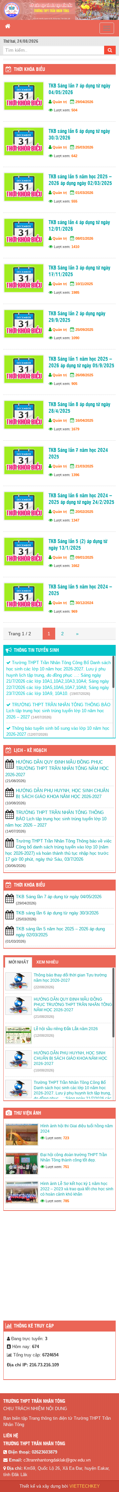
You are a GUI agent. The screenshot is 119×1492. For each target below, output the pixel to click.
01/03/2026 (84, 193)
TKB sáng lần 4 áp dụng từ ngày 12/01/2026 (79, 226)
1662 (75, 566)
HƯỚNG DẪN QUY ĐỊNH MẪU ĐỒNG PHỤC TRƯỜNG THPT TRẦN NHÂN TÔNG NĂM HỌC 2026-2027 (57, 768)
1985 (75, 292)
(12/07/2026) (37, 734)
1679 (75, 429)
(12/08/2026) (44, 1035)
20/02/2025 (84, 512)
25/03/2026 (84, 147)
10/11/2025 (84, 284)
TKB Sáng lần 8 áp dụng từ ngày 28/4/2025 (79, 408)
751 (66, 1167)
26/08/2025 (84, 375)
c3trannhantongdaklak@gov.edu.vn (57, 1460)
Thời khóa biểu (29, 69)
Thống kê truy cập (34, 1326)
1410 (75, 247)
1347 (75, 520)
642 (74, 156)
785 (66, 1201)
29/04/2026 (84, 102)
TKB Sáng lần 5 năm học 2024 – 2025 (80, 590)
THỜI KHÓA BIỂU (29, 885)
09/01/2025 (84, 557)
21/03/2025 (84, 466)
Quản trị (60, 102)
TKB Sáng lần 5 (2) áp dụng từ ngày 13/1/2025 (78, 545)
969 (74, 611)
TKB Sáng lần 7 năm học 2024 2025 (78, 454)
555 (74, 201)
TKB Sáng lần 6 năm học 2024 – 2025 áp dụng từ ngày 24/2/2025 (81, 499)
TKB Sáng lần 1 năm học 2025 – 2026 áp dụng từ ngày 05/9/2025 (81, 362)
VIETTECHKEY (84, 1486)
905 (74, 384)
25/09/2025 (84, 330)
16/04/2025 (84, 420)
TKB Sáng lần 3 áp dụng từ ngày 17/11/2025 (79, 271)
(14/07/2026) (41, 717)
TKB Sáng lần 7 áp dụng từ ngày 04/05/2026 (79, 89)
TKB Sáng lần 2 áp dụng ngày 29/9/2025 (77, 317)
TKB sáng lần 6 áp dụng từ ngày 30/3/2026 (79, 135)
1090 (75, 338)
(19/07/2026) (80, 694)
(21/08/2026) (44, 1017)
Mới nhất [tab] (18, 962)
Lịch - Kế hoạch (30, 750)
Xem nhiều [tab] (47, 962)
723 (66, 1138)
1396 (75, 475)
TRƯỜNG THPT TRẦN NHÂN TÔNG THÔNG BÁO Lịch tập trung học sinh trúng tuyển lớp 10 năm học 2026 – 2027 (58, 710)
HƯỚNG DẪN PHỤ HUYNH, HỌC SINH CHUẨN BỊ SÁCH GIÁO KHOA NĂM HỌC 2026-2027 (62, 793)
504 (74, 110)
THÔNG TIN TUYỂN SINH (36, 650)
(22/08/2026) (44, 987)
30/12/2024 (84, 603)
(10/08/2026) (44, 1070)
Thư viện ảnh (27, 1113)
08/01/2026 (84, 238)
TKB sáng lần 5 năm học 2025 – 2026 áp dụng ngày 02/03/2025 (80, 180)
